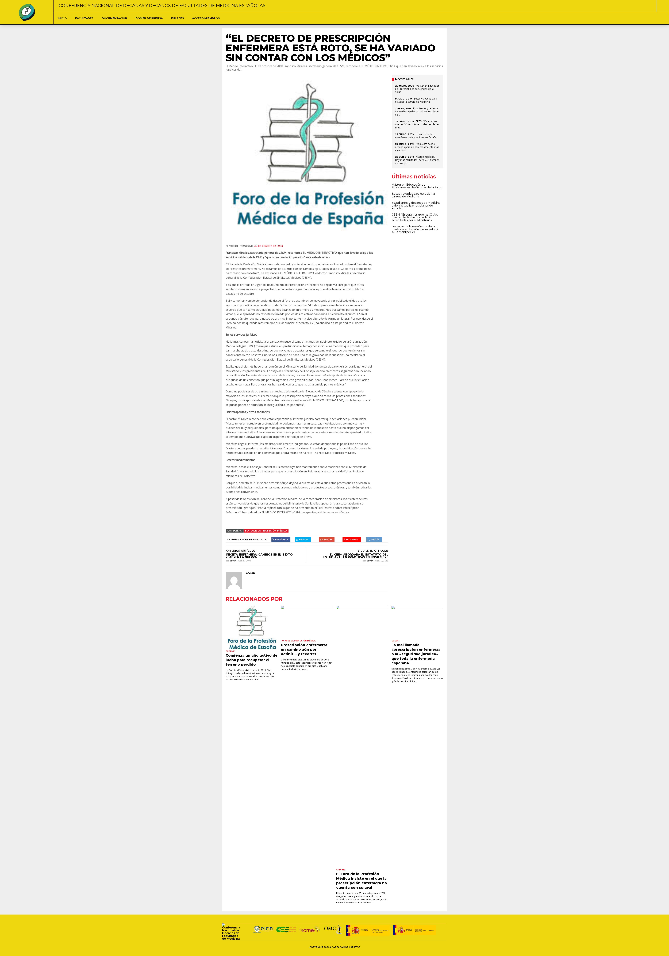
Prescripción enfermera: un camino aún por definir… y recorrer (304, 649)
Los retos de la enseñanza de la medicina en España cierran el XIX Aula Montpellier (415, 229)
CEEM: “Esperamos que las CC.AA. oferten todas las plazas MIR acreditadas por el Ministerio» (415, 217)
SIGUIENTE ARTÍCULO (373, 550)
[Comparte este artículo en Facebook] (280, 539)
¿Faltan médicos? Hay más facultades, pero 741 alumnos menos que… (417, 160)
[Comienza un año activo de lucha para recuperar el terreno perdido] (251, 627)
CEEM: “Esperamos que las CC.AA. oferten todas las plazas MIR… (417, 124)
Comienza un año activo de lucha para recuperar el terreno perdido (251, 660)
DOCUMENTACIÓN (114, 18)
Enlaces (177, 18)
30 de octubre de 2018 (268, 246)
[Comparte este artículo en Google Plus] (326, 539)
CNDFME (230, 651)
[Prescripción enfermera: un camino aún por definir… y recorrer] (307, 622)
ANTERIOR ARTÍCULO (240, 550)
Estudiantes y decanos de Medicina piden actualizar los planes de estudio (416, 205)
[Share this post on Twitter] (303, 539)
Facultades (84, 18)
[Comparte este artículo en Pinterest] (352, 539)
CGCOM (395, 641)
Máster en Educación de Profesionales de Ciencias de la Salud (417, 89)
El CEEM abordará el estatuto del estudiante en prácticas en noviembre (355, 556)
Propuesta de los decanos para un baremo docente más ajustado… (417, 147)
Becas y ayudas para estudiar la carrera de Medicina (416, 100)
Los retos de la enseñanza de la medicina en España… (417, 135)
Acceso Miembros (206, 18)
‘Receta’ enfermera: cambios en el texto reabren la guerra (259, 556)
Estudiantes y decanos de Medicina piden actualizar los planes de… (417, 111)
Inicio (62, 18)
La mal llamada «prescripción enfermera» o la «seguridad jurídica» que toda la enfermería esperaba (415, 654)
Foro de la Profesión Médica (266, 530)
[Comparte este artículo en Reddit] (374, 539)
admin (233, 560)
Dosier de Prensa (149, 18)
